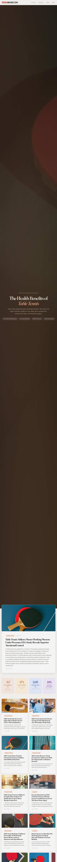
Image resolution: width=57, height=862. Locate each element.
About (53, 2)
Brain (47, 2)
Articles (33, 2)
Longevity (41, 2)
